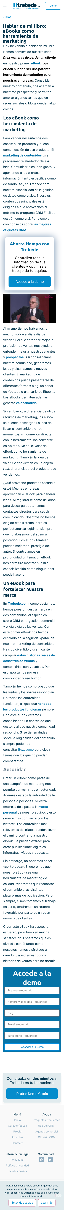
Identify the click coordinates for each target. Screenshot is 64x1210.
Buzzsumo (26, 749)
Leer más (46, 1202)
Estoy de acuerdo (22, 1202)
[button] (5, 6)
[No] (58, 1195)
